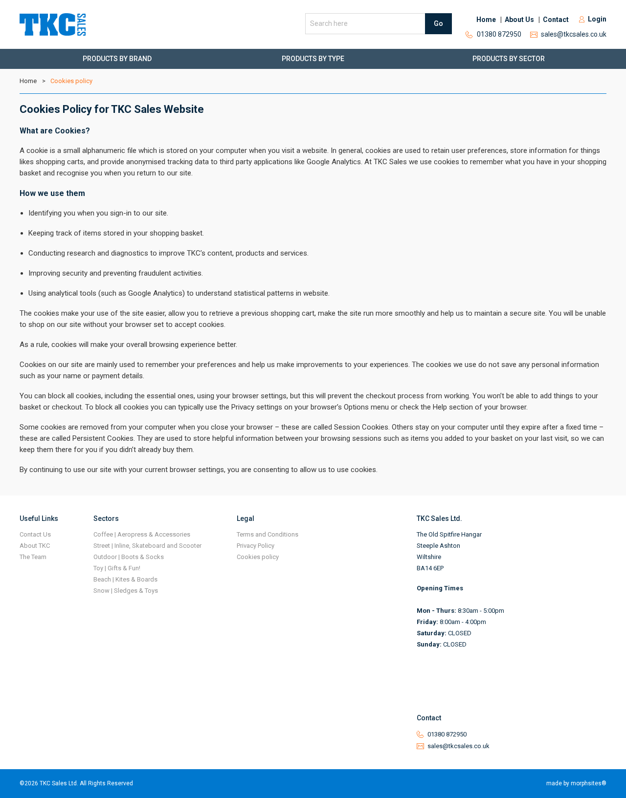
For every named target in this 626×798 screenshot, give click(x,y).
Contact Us (35, 534)
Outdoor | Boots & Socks (128, 557)
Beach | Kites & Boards (125, 579)
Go (438, 23)
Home (486, 19)
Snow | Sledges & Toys (125, 590)
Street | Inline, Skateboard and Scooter (147, 545)
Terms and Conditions (267, 534)
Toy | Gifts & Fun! (116, 568)
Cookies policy (71, 81)
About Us (519, 19)
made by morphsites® (576, 783)
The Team (33, 557)
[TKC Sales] (53, 24)
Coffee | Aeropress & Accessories (141, 534)
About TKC (35, 545)
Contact (556, 19)
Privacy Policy (255, 545)
